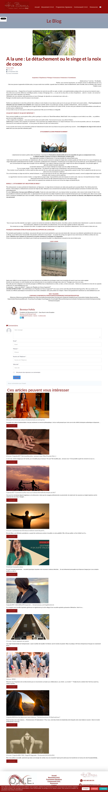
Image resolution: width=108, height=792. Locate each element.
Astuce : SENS (11, 679)
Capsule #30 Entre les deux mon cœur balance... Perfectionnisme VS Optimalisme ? (33, 717)
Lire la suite (12, 425)
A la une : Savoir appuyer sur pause (17, 641)
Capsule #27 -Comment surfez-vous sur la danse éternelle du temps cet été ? (31, 492)
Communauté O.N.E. (81, 7)
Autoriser (104, 788)
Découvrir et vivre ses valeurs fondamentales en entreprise (25, 420)
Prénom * (15, 348)
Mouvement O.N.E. (47, 7)
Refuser (95, 788)
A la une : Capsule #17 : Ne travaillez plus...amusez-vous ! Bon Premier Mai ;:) (31, 456)
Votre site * (16, 364)
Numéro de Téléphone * (19, 356)
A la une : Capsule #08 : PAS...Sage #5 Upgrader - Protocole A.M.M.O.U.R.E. (30, 755)
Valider (16, 377)
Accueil (37, 7)
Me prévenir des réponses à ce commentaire (28, 372)
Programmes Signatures (64, 7)
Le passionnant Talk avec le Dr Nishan (43, 109)
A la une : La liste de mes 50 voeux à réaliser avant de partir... (25, 530)
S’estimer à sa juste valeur (14, 567)
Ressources (94, 7)
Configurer (86, 788)
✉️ (100, 7)
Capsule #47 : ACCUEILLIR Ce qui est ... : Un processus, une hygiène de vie (30, 605)
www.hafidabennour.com (93, 290)
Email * (15, 341)
